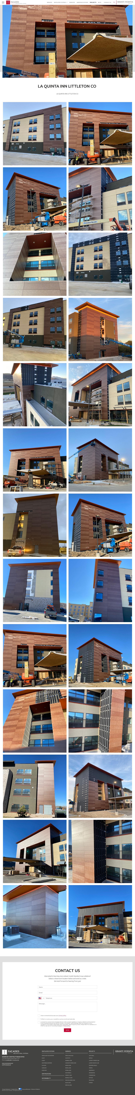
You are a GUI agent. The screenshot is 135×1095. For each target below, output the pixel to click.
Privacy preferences (26, 1089)
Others (91, 1082)
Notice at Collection (35, 1089)
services (49, 2)
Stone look (68, 1070)
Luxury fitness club (94, 1060)
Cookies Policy (14, 1089)
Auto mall (91, 1055)
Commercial (92, 1075)
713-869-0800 (8, 1060)
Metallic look (68, 1077)
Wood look (68, 1065)
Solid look (68, 1082)
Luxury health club (94, 1063)
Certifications (46, 1073)
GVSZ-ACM (44, 1070)
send (67, 1030)
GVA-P (43, 1058)
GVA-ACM (44, 1065)
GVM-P (43, 1060)
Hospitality (91, 1070)
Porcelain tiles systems (48, 1055)
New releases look (70, 1080)
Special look (68, 1085)
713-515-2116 (15, 1060)
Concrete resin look (70, 1063)
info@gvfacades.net (6, 1064)
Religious (91, 1080)
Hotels (90, 1058)
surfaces (68, 1051)
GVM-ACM (44, 1067)
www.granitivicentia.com (7, 1063)
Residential (92, 1072)
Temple (91, 1067)
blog (99, 2)
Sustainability (46, 1078)
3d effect (67, 1058)
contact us (107, 2)
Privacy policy (66, 1025)
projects (92, 1051)
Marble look (68, 1060)
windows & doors (82, 2)
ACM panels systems (47, 1063)
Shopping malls (93, 1065)
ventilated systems (48, 1051)
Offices (91, 1077)
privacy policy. (62, 1015)
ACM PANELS (68, 1072)
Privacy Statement (6, 1089)
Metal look (68, 1067)
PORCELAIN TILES (69, 1055)
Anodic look (68, 1075)
